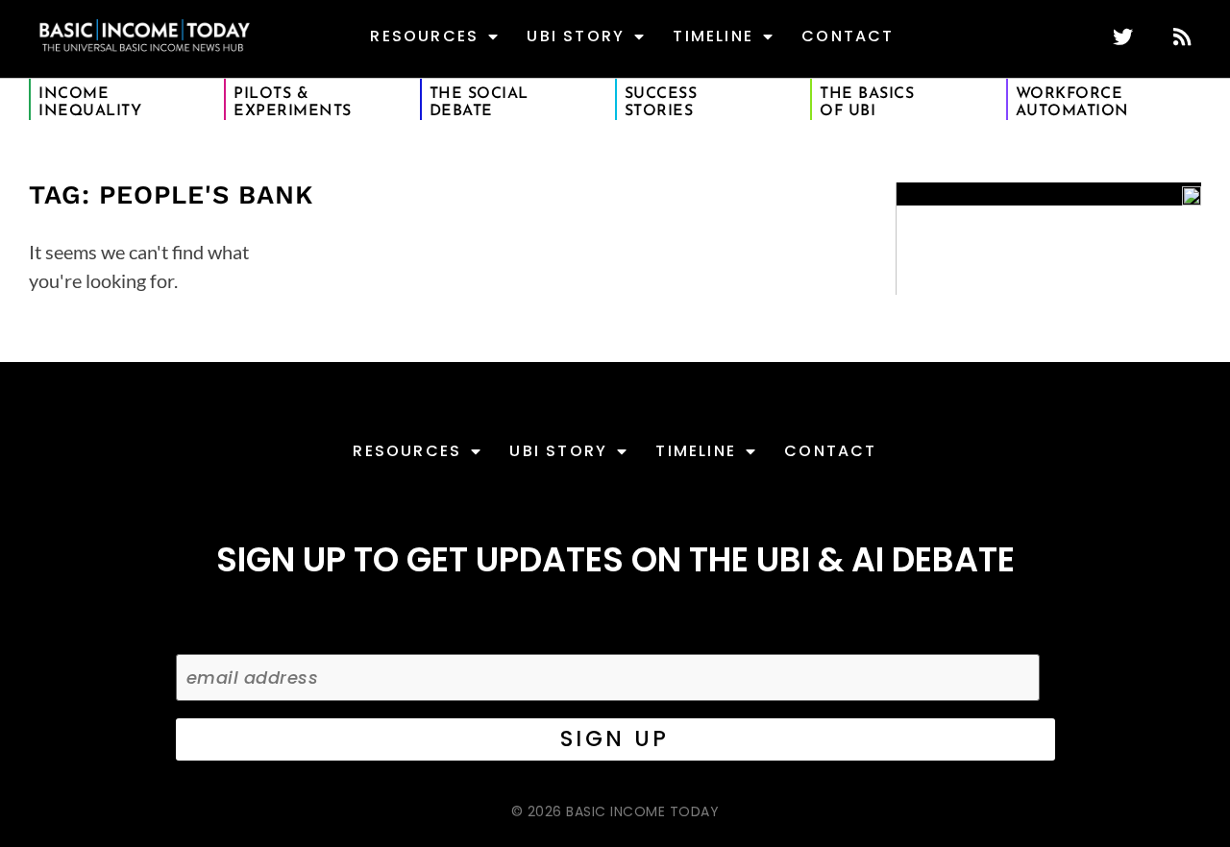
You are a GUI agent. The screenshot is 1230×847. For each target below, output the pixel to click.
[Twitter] (1123, 37)
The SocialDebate (479, 102)
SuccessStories (661, 102)
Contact (847, 36)
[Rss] (1181, 37)
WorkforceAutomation (1072, 102)
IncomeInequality (89, 102)
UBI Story (576, 36)
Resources (424, 36)
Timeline (713, 36)
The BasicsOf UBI (867, 102)
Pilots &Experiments (293, 102)
